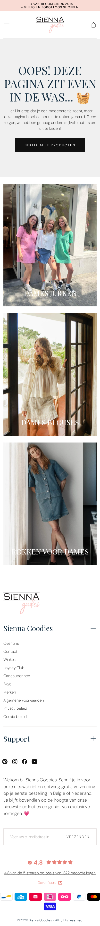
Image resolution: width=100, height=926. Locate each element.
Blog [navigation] (7, 683)
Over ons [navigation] (11, 643)
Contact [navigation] (10, 651)
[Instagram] (14, 761)
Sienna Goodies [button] (28, 628)
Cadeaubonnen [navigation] (16, 675)
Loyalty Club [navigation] (14, 667)
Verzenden (78, 837)
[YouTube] (34, 761)
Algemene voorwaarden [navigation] (23, 700)
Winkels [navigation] (10, 659)
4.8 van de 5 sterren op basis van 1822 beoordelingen (50, 873)
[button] (6, 25)
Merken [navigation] (9, 692)
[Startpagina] (50, 25)
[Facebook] (24, 761)
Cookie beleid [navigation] (15, 716)
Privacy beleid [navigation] (15, 708)
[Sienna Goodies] (21, 604)
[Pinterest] (4, 761)
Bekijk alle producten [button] (50, 145)
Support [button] (16, 738)
